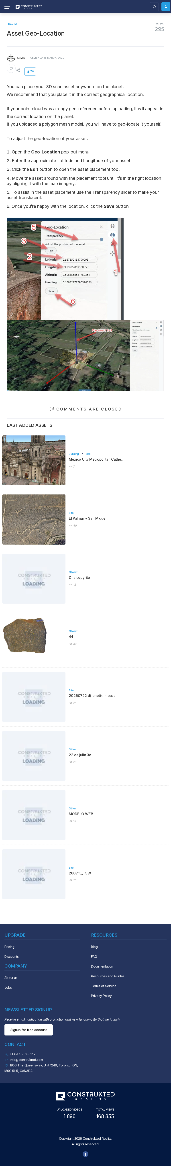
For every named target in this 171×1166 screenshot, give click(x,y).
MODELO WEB (81, 814)
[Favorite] (11, 68)
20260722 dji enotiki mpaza (92, 695)
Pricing (9, 947)
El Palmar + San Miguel (87, 518)
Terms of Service (103, 986)
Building (74, 453)
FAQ (94, 956)
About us (10, 978)
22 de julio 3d (80, 755)
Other (72, 749)
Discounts (11, 956)
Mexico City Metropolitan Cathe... (96, 459)
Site (88, 453)
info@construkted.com (26, 1060)
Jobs (8, 987)
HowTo (12, 24)
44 (71, 636)
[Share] (18, 70)
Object (73, 572)
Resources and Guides (107, 976)
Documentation (102, 966)
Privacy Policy (101, 996)
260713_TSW (80, 873)
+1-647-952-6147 (23, 1054)
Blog (94, 947)
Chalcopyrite (79, 577)
